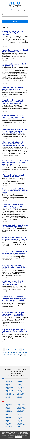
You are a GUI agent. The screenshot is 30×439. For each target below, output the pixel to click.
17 (26, 349)
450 (18, 355)
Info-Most (19, 416)
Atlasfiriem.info (8, 381)
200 (26, 352)
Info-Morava (8, 416)
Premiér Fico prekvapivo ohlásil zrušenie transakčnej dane (13, 88)
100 (20, 352)
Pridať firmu (9, 369)
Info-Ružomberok (9, 394)
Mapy (17, 10)
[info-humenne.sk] (15, 4)
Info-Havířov (8, 410)
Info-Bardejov (20, 381)
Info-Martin (19, 386)
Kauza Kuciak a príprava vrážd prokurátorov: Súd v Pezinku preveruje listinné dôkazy (12, 206)
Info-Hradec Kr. (20, 410)
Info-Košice (19, 384)
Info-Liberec (20, 414)
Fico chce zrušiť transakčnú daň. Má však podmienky (14, 64)
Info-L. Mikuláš (20, 387)
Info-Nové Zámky (9, 390)
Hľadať (15, 21)
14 (18, 349)
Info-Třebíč (19, 423)
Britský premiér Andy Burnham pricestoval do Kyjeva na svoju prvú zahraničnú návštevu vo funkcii (14, 298)
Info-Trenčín (8, 396)
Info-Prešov (8, 393)
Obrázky (22, 10)
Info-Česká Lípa (21, 407)
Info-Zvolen (19, 397)
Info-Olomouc (8, 417)
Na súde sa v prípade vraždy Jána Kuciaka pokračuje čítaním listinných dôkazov (15, 190)
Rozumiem (18, 437)
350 (11, 355)
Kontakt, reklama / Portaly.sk (16, 371)
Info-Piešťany (20, 390)
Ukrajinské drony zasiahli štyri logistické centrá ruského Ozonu (13, 116)
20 (6, 352)
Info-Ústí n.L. (8, 424)
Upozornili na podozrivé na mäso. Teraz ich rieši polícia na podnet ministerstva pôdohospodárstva (13, 314)
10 (8, 349)
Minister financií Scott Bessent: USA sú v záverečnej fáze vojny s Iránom (14, 238)
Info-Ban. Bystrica (21, 383)
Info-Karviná (20, 413)
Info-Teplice (8, 423)
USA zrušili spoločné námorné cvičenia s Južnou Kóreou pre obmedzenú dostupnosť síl (12, 101)
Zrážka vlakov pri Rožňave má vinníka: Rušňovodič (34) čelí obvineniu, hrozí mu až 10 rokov (13, 143)
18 (3, 352)
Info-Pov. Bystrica (21, 391)
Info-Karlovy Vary (21, 424)
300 (8, 355)
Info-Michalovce (9, 387)
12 (12, 349)
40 (11, 352)
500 (22, 355)
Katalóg (7, 10)
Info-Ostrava (8, 418)
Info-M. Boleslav (21, 404)
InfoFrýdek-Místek (21, 408)
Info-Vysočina (8, 426)
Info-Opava (19, 417)
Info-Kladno (8, 414)
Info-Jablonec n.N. (21, 411)
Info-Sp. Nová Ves (21, 388)
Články (13, 10)
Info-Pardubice (20, 418)
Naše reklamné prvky (16, 373)
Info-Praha (19, 420)
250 (5, 355)
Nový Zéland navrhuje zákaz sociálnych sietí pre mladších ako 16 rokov (14, 267)
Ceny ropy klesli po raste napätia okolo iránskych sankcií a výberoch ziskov (14, 331)
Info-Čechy (7, 407)
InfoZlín (19, 426)
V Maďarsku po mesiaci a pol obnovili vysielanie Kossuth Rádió (15, 50)
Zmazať (17, 369)
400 (14, 355)
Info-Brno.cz (8, 405)
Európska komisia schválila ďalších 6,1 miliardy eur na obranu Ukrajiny (14, 252)
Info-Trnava (19, 396)
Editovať (24, 369)
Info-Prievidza (20, 393)
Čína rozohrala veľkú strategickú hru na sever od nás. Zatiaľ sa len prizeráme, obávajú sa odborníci (14, 131)
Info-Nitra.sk (8, 388)
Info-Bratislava (8, 383)
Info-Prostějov (20, 421)
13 (15, 349)
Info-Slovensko (20, 394)
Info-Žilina (7, 397)
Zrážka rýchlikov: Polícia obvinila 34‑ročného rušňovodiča (13, 175)
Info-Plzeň (7, 420)
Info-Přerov (8, 421)
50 (14, 352)
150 (23, 352)
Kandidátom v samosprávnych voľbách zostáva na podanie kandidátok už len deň (12, 282)
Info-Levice (8, 386)
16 (23, 349)
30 (8, 352)
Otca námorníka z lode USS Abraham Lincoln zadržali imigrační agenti (15, 226)
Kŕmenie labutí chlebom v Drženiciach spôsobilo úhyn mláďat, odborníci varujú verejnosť (15, 162)
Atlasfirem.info (8, 404)
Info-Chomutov (8, 411)
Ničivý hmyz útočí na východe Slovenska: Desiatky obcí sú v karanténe (12, 32)
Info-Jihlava (8, 413)
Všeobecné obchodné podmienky (16, 375)
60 (16, 352)
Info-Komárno (8, 384)
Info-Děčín (7, 408)
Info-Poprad (8, 391)
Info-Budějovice (20, 405)
